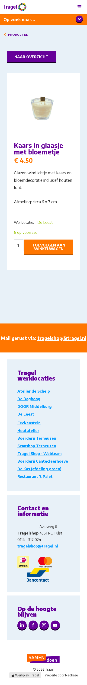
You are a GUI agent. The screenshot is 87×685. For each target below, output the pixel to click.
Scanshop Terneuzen (36, 446)
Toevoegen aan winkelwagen (48, 247)
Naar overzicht (31, 56)
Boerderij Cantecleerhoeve (42, 461)
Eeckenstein (29, 423)
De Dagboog (28, 399)
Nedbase (71, 675)
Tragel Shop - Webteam (39, 453)
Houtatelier (28, 430)
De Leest (45, 222)
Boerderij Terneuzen (36, 438)
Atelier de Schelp (33, 391)
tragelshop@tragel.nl (61, 338)
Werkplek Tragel (27, 675)
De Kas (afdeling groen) (39, 469)
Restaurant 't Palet (35, 476)
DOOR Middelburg (34, 406)
